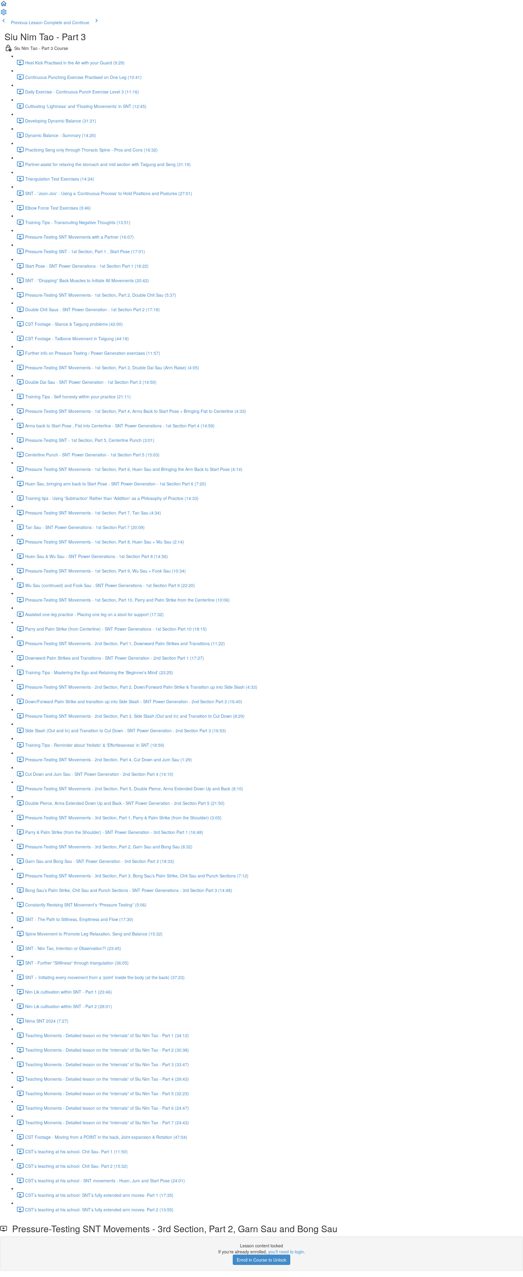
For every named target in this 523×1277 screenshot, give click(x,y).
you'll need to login (286, 1252)
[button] (3, 5)
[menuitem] (3, 14)
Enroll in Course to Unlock (261, 1260)
